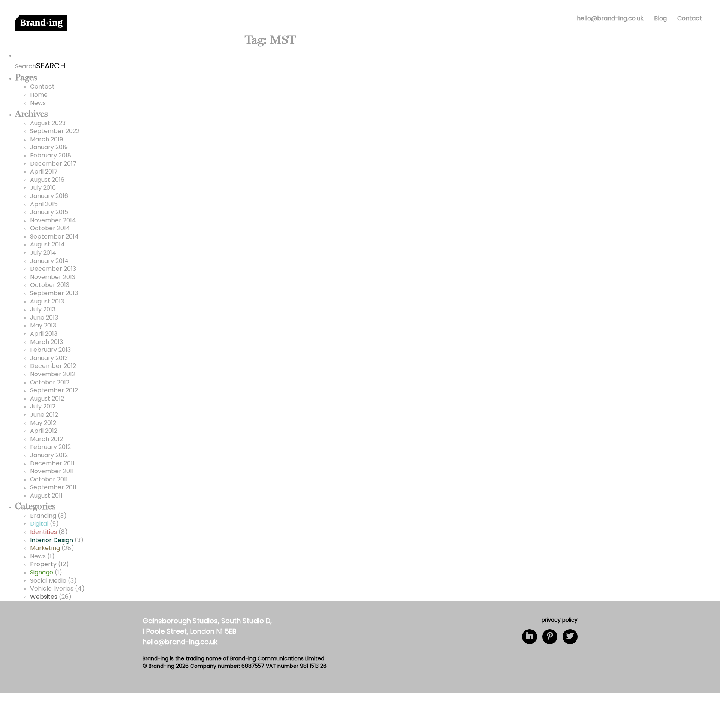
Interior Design (51, 541)
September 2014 (54, 237)
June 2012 (44, 415)
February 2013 (50, 350)
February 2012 (50, 447)
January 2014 (49, 261)
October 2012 (49, 383)
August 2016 (47, 180)
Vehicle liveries (52, 589)
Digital (39, 524)
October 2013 (49, 285)
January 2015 (49, 213)
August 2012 (47, 399)
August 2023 (48, 124)
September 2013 (54, 294)
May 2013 (43, 326)
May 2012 (43, 423)
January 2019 (49, 148)
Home (39, 95)
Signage (41, 573)
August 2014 (47, 245)
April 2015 (44, 205)
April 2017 (44, 172)
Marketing (45, 549)
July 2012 (43, 407)
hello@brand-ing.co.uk (610, 19)
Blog (660, 19)
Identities (43, 533)
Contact (689, 19)
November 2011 (52, 472)
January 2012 (49, 456)
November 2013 (52, 277)
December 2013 (53, 269)
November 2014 (53, 221)
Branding (43, 516)
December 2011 (52, 464)
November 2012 (52, 375)
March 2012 (46, 439)
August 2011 (46, 496)
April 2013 (43, 334)
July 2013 (43, 310)
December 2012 (53, 366)
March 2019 (46, 140)
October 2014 (50, 229)
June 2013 (44, 318)
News (38, 103)
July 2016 (43, 188)
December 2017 (53, 164)
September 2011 (53, 488)
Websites (43, 597)
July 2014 (43, 253)
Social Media (48, 581)
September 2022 (55, 132)
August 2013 (47, 302)
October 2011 (49, 480)
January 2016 (49, 197)
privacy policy (560, 620)
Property (43, 565)
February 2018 (50, 156)
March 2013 (46, 342)
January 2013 (49, 359)
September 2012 (54, 391)
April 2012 (43, 431)
